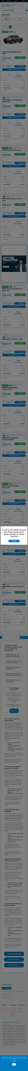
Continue (14, 541)
